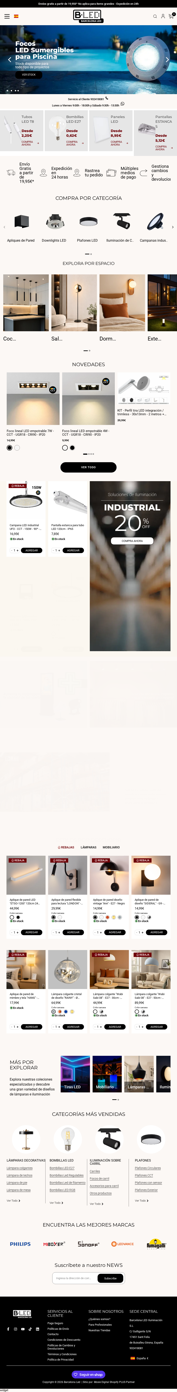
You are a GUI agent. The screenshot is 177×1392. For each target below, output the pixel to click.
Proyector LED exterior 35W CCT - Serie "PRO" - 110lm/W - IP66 (24, 618)
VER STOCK (29, 74)
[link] (43, 696)
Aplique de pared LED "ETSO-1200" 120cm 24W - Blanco (26, 901)
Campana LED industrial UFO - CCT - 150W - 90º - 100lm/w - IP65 (25, 527)
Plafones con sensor (148, 1182)
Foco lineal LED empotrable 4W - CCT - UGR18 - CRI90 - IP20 (85, 432)
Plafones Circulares (148, 1168)
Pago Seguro (55, 1323)
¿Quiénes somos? (99, 1319)
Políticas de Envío (58, 1328)
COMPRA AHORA (132, 541)
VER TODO (88, 467)
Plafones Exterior (146, 1190)
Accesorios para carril (104, 1186)
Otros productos (101, 1193)
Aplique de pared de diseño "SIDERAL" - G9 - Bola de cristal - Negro (149, 901)
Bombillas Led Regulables (67, 1175)
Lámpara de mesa (19, 1190)
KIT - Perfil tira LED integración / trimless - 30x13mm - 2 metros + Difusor (140, 412)
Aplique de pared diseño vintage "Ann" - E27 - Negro (109, 901)
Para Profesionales (100, 1324)
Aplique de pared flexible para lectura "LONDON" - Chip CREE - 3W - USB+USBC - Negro (66, 901)
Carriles (95, 1171)
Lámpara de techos (19, 1175)
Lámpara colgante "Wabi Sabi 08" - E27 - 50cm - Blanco (149, 996)
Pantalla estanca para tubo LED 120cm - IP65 (67, 527)
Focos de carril (99, 1178)
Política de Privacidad (60, 1359)
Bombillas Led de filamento (67, 1182)
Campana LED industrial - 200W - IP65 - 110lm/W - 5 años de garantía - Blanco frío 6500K (67, 618)
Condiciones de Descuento (63, 1339)
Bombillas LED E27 (62, 1168)
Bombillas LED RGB (62, 1190)
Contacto (52, 1334)
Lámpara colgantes (20, 1168)
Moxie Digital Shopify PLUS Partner (114, 1382)
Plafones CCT (144, 1175)
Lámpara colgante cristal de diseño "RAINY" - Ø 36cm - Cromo (66, 996)
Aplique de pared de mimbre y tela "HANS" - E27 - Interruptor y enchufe (26, 996)
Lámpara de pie (17, 1182)
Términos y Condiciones (62, 1354)
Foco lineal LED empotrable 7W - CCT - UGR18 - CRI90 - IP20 (30, 432)
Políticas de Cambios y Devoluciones (61, 1347)
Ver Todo (12, 1200)
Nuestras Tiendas (99, 1330)
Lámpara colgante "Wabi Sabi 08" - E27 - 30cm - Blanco (108, 996)
